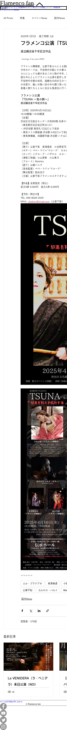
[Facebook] (33, 706)
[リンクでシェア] (47, 610)
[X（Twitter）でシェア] (30, 610)
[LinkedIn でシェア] (39, 610)
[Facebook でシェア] (22, 610)
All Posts (8, 18)
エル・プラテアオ (32, 583)
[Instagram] (33, 726)
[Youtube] (33, 713)
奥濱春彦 (53, 583)
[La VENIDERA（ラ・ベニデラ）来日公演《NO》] (28, 657)
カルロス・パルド (48, 590)
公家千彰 (27, 590)
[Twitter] (33, 719)
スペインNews (39, 18)
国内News (59, 18)
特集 (22, 18)
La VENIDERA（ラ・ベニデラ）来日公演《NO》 (28, 681)
